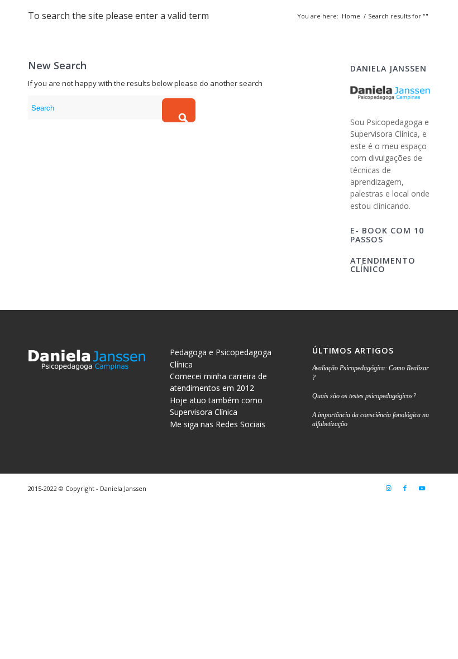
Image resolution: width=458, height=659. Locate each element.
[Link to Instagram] (388, 488)
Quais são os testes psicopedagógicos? (364, 396)
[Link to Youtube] (421, 488)
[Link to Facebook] (405, 488)
